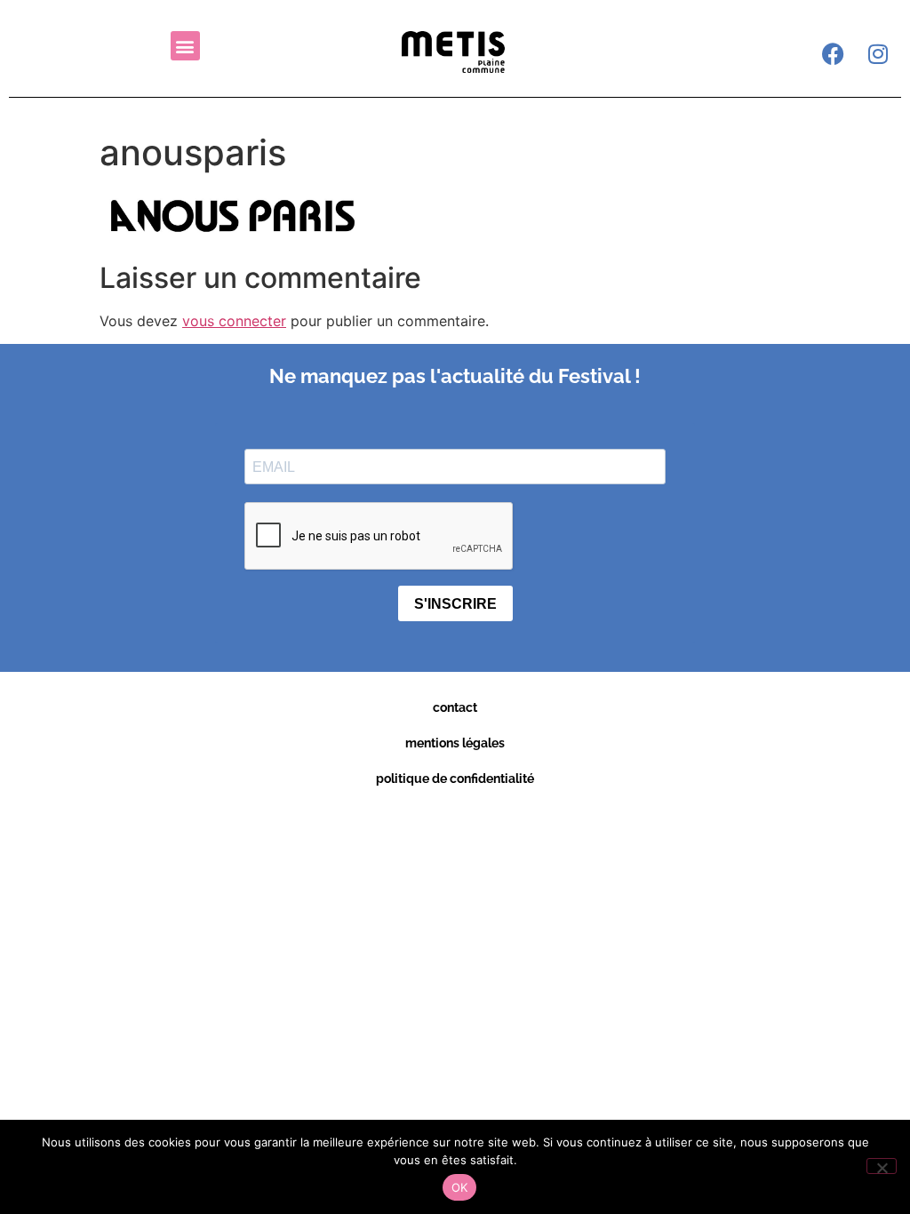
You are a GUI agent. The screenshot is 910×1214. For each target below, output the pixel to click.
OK (459, 1187)
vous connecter (234, 321)
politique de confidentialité (455, 778)
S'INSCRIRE (455, 603)
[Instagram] (878, 53)
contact (455, 707)
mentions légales (455, 743)
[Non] (881, 1166)
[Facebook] (833, 53)
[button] (185, 45)
